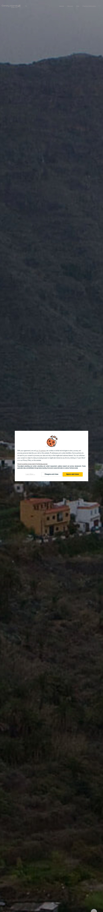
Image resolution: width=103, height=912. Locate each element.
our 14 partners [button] (41, 451)
